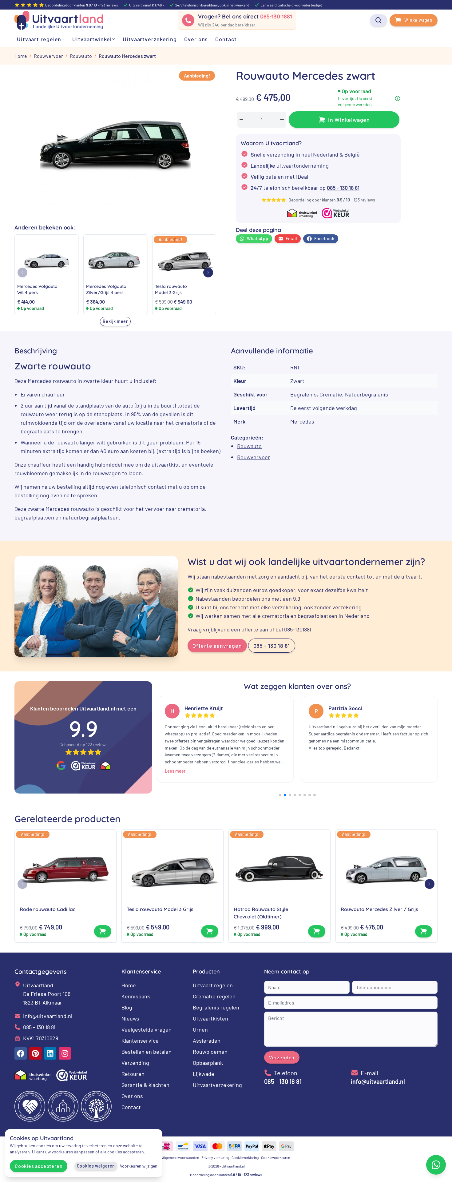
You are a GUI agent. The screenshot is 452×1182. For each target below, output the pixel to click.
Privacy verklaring (215, 1157)
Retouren (133, 1073)
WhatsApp (257, 238)
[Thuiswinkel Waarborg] (105, 765)
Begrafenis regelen (216, 1007)
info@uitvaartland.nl (47, 1016)
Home (128, 985)
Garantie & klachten (145, 1084)
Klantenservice (140, 1040)
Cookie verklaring (245, 1157)
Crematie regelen (214, 996)
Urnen (200, 1029)
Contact (131, 1107)
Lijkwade (203, 1073)
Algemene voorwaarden (180, 1157)
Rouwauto (249, 446)
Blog (126, 1007)
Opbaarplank (208, 1062)
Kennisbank (135, 996)
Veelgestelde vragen (146, 1029)
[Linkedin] (50, 1053)
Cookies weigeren (96, 1165)
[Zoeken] (378, 20)
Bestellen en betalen (146, 1051)
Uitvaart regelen (213, 985)
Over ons (132, 1095)
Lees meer (175, 771)
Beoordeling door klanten (226, 1174)
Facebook (324, 238)
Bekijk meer (115, 321)
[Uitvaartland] (58, 20)
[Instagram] (65, 1053)
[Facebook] (20, 1053)
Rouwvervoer (253, 457)
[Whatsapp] (436, 1165)
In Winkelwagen (349, 119)
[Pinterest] (35, 1053)
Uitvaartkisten (210, 1018)
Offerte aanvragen (217, 645)
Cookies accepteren (38, 1166)
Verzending (135, 1062)
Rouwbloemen (210, 1051)
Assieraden (206, 1040)
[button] (208, 272)
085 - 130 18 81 (343, 187)
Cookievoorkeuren (275, 1157)
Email (291, 238)
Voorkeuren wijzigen (138, 1165)
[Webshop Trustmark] (83, 765)
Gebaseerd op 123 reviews (83, 744)
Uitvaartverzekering (217, 1084)
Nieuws (130, 1018)
